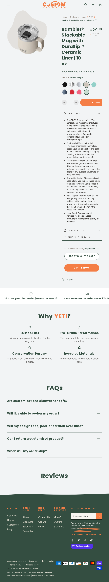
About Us (12, 515)
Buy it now (82, 267)
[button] (85, 5)
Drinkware (74, 17)
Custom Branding (21, 572)
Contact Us (44, 517)
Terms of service (16, 565)
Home (64, 17)
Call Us (42, 521)
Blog (9, 529)
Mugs (83, 17)
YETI (91, 17)
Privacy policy (48, 561)
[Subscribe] (99, 516)
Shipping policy (32, 565)
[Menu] (8, 5)
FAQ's (41, 526)
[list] (54, 344)
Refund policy (34, 561)
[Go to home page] (54, 4)
